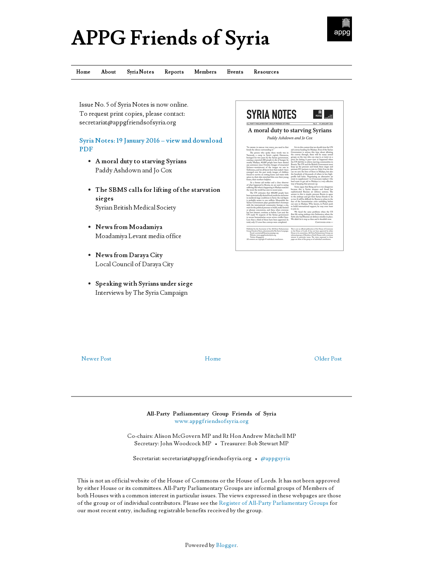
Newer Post (96, 359)
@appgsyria (275, 458)
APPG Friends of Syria (170, 38)
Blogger (226, 545)
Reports (174, 72)
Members (205, 72)
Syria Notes (140, 72)
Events (235, 72)
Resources (266, 72)
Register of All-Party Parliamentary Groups (273, 503)
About (108, 72)
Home (83, 72)
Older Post (328, 359)
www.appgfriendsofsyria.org (212, 421)
